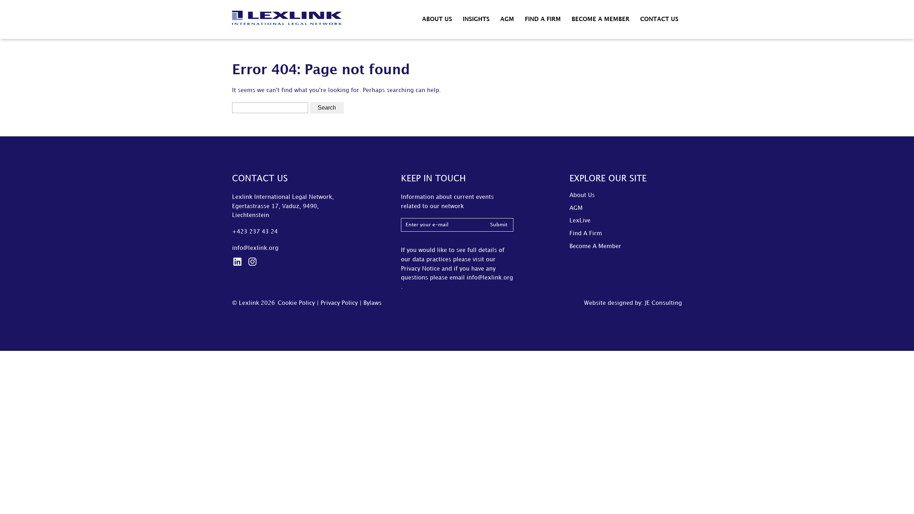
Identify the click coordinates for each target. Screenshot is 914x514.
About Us (437, 19)
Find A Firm (543, 19)
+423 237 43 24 (255, 232)
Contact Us (659, 19)
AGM (507, 19)
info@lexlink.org (255, 248)
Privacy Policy (339, 303)
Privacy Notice (420, 269)
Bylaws (372, 303)
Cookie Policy (296, 303)
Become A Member (600, 19)
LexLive (580, 220)
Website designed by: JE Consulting (633, 303)
